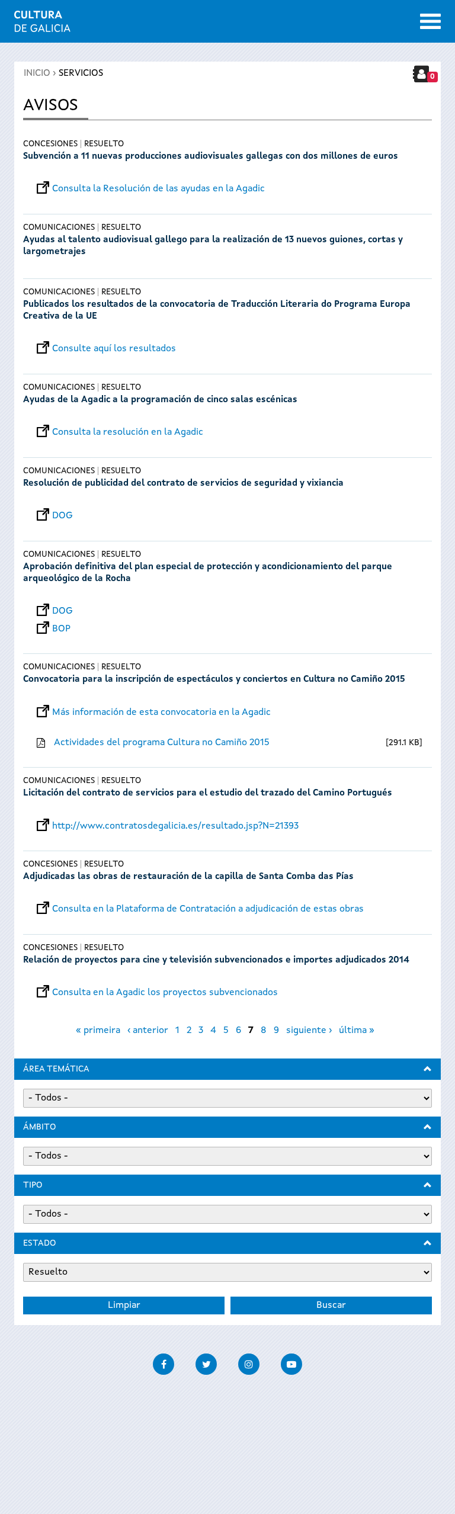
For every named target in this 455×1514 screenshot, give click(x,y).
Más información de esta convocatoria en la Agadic (161, 712)
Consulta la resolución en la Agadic (127, 432)
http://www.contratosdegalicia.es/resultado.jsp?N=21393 (175, 826)
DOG (62, 516)
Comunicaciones (59, 227)
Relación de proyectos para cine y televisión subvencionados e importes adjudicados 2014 (216, 960)
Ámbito (39, 1127)
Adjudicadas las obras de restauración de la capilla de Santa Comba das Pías (188, 877)
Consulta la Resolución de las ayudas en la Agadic (158, 189)
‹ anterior (147, 1030)
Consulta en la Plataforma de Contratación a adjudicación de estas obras (208, 909)
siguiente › (309, 1030)
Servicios (81, 73)
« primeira (98, 1030)
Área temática (56, 1069)
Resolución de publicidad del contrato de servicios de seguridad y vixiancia (183, 483)
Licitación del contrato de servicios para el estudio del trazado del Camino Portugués (207, 793)
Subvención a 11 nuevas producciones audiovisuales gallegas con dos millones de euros (210, 156)
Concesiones (50, 144)
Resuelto (104, 144)
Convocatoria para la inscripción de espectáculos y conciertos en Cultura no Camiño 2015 (214, 679)
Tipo (32, 1185)
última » (356, 1030)
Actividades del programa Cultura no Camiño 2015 (162, 743)
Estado (39, 1243)
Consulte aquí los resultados (114, 349)
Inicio (37, 73)
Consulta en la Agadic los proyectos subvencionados (165, 992)
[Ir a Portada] (42, 25)
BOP (61, 629)
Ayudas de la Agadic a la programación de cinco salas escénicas (160, 400)
